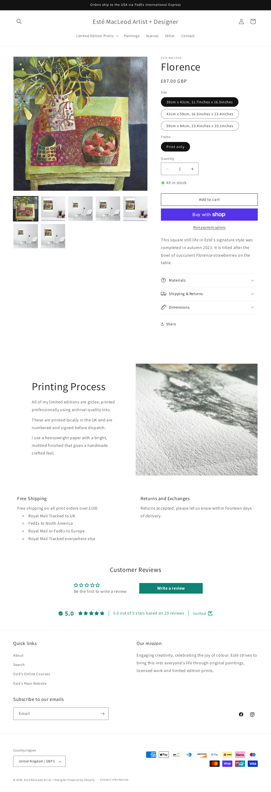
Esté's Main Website (30, 683)
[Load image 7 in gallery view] (25, 236)
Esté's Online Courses (31, 673)
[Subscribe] (102, 714)
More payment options (209, 227)
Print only (175, 146)
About (18, 655)
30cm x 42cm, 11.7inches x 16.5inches (199, 102)
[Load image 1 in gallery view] (25, 208)
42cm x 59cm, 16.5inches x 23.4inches (199, 114)
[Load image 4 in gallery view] (108, 208)
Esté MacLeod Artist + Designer (45, 780)
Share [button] (171, 324)
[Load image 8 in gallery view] (53, 236)
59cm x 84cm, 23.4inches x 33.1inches (199, 125)
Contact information (114, 779)
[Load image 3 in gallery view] (80, 208)
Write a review (171, 588)
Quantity (167, 158)
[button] (19, 21)
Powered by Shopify (81, 780)
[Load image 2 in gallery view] (53, 208)
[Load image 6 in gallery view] (135, 208)
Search (19, 664)
